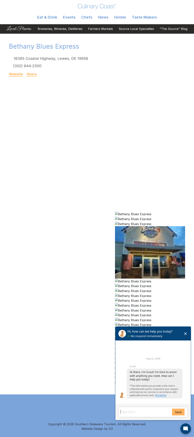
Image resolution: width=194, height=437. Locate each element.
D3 (111, 429)
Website (16, 74)
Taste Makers (144, 17)
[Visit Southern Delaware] (97, 6)
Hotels (120, 17)
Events (69, 17)
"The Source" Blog (173, 29)
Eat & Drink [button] (47, 17)
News (103, 17)
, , (51, 58)
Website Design (92, 429)
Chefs (86, 17)
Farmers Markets (100, 29)
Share (32, 74)
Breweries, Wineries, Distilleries (60, 29)
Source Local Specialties (136, 29)
